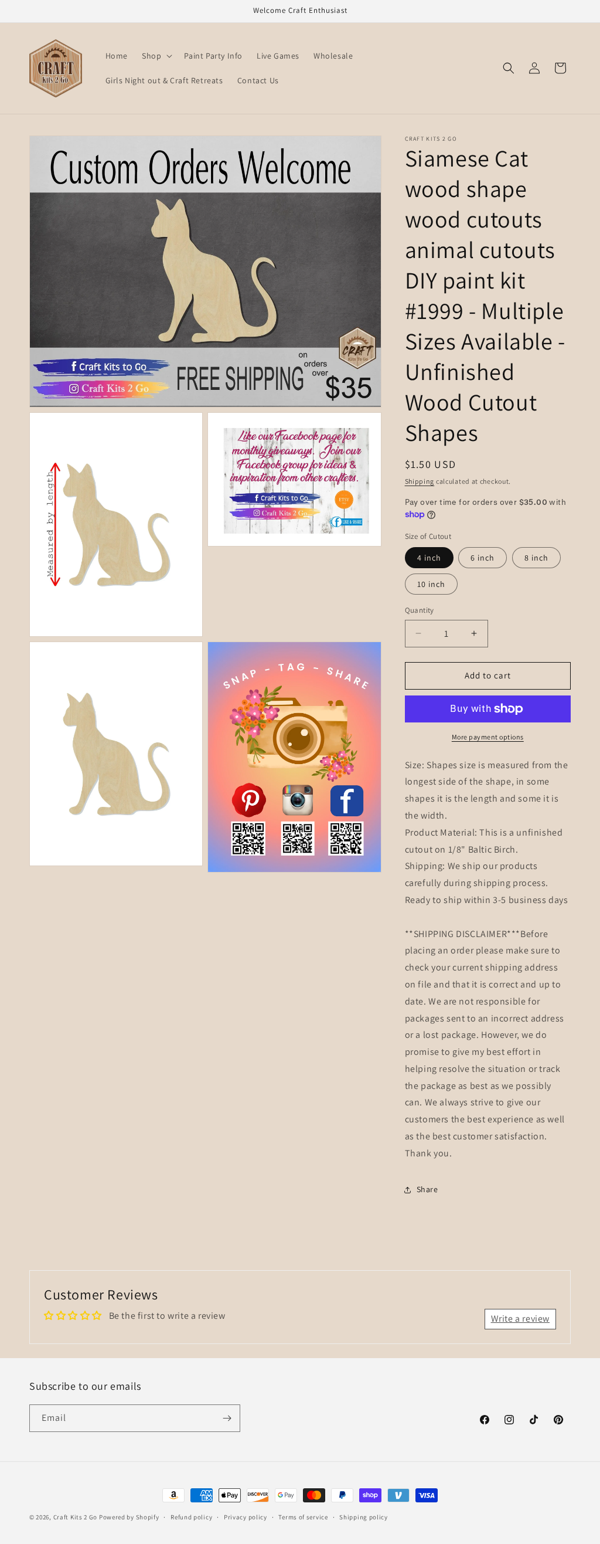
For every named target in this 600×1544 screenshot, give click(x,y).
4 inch (429, 557)
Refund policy (191, 1517)
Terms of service (303, 1517)
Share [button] (427, 1189)
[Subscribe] (227, 1418)
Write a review (520, 1318)
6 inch (483, 557)
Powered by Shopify (129, 1517)
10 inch (431, 584)
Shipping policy (363, 1517)
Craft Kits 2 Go (75, 1517)
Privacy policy (245, 1517)
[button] (156, 55)
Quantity (419, 610)
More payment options (488, 736)
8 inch (536, 557)
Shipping (420, 481)
